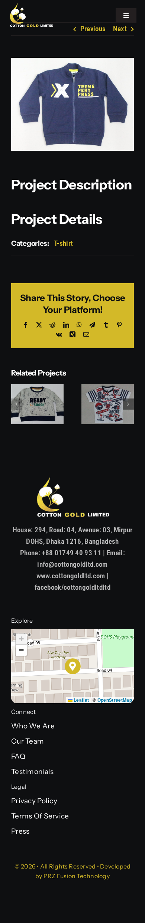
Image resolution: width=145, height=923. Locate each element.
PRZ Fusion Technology (77, 876)
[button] (16, 404)
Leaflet (80, 700)
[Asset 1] (31, 6)
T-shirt (63, 243)
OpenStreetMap (114, 700)
